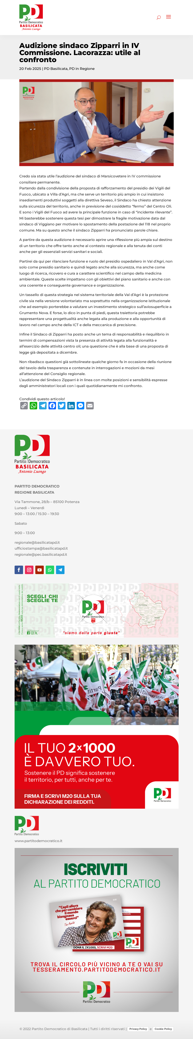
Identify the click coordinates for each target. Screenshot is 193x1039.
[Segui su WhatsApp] (50, 570)
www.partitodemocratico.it (38, 841)
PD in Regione (82, 68)
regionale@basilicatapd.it (37, 542)
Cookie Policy (163, 1029)
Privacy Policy (138, 1029)
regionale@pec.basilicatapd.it (41, 554)
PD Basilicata (56, 68)
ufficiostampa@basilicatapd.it (41, 548)
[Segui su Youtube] (39, 570)
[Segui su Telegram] (60, 570)
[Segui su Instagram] (29, 570)
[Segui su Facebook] (19, 570)
